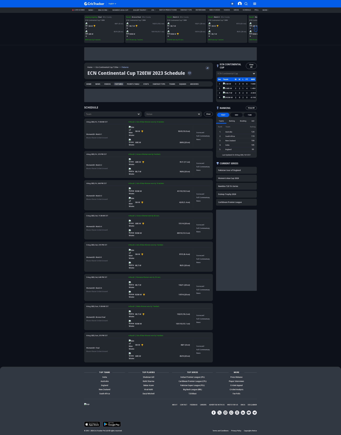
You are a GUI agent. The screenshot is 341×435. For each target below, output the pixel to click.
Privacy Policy (236, 431)
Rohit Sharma (148, 381)
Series (236, 10)
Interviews (201, 10)
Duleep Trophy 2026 (227, 194)
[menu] (255, 4)
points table (133, 84)
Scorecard (200, 132)
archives (194, 84)
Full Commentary (203, 136)
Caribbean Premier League (230, 202)
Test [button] (223, 115)
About (174, 405)
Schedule (247, 10)
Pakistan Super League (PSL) (192, 385)
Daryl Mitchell (149, 393)
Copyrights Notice (250, 431)
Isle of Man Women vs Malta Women (221, 17)
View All (251, 65)
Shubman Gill (148, 377)
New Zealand (104, 389)
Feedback (193, 405)
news (97, 84)
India (104, 377)
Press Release (236, 377)
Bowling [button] (243, 121)
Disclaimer (252, 405)
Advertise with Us (216, 405)
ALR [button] (252, 121)
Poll (257, 10)
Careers (203, 405)
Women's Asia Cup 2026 (228, 178)
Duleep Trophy (139, 10)
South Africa (104, 393)
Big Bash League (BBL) (192, 389)
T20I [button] (250, 115)
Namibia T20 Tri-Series (228, 186)
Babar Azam (148, 385)
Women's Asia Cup (120, 10)
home (88, 84)
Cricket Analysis (236, 389)
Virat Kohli (148, 389)
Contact (183, 405)
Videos (227, 10)
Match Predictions (168, 10)
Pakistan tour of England (229, 170)
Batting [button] (232, 121)
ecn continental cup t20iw (107, 67)
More (265, 10)
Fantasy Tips (186, 10)
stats (146, 84)
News (90, 10)
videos (107, 84)
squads (182, 84)
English (111, 4)
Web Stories (214, 10)
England (104, 385)
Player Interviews (236, 381)
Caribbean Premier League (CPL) (192, 381)
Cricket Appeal (236, 385)
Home (89, 67)
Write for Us (232, 405)
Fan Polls (236, 393)
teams (172, 84)
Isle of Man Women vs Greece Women (98, 17)
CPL (152, 10)
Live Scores (79, 10)
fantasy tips (159, 84)
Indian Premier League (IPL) (192, 377)
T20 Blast (192, 393)
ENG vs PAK (102, 10)
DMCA (243, 405)
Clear (208, 114)
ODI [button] (236, 115)
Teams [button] (221, 121)
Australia (105, 381)
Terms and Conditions (220, 431)
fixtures (119, 84)
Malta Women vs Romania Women (138, 17)
